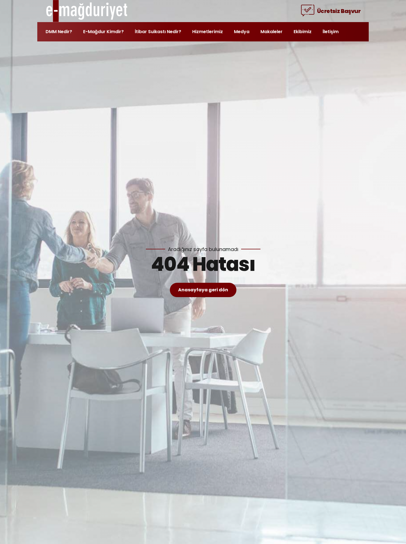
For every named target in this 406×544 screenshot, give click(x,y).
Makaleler (271, 31)
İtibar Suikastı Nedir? (158, 31)
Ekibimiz (303, 31)
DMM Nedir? (59, 31)
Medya (241, 31)
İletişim (331, 31)
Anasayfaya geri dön (203, 290)
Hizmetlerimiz (207, 31)
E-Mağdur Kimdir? (103, 31)
